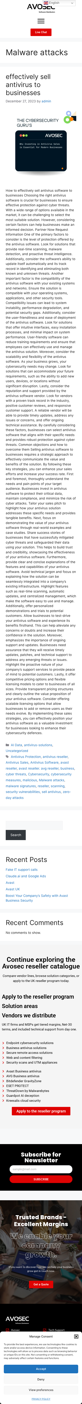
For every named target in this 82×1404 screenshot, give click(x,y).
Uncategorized (17, 751)
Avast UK (13, 889)
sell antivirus (51, 792)
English (53, 2)
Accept (41, 1369)
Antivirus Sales (17, 762)
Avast (10, 883)
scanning (57, 786)
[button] (76, 1336)
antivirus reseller (55, 757)
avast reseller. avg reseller (39, 768)
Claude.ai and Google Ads (26, 876)
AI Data (16, 745)
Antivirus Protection (26, 757)
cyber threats (16, 774)
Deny (41, 1379)
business (67, 768)
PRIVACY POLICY (41, 1398)
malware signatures (21, 786)
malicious (30, 780)
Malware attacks (51, 780)
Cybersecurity (38, 774)
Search (11, 818)
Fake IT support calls (22, 870)
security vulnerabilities (23, 792)
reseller (43, 786)
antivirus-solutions (38, 745)
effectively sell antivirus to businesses (28, 84)
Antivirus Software (44, 762)
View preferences (41, 1390)
